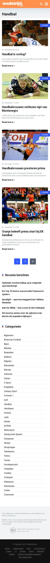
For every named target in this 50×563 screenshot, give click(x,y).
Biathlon (7, 357)
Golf (6, 400)
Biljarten (7, 361)
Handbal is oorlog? (14, 54)
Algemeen (8, 335)
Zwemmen (9, 494)
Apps (6, 344)
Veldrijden (8, 469)
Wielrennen (9, 486)
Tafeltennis (9, 451)
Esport (7, 548)
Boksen (7, 369)
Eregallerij (8, 387)
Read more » (8, 65)
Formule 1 (8, 395)
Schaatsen (9, 438)
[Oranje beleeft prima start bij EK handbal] (25, 205)
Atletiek (7, 348)
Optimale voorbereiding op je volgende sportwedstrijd (21, 284)
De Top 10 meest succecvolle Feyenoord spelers (22, 292)
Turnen (7, 460)
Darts (29, 548)
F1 (16, 551)
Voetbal (7, 473)
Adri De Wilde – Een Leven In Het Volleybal (23, 308)
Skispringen (9, 447)
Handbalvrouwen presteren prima (23, 168)
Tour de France (39, 548)
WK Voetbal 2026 (25, 557)
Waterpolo (9, 482)
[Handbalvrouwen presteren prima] (25, 145)
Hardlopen (9, 408)
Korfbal (7, 425)
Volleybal (8, 477)
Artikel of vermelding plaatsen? (29, 554)
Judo (6, 417)
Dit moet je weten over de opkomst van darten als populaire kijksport (22, 314)
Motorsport (9, 430)
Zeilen (7, 490)
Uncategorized (11, 464)
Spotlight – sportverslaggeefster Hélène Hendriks (23, 301)
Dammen (8, 374)
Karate (7, 421)
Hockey (7, 413)
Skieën (7, 443)
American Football (12, 339)
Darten (7, 378)
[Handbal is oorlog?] (25, 33)
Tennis (7, 456)
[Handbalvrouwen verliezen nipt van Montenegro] (25, 86)
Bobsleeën (9, 365)
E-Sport (7, 382)
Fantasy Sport (10, 391)
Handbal (45, 25)
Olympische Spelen (13, 434)
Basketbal (8, 352)
